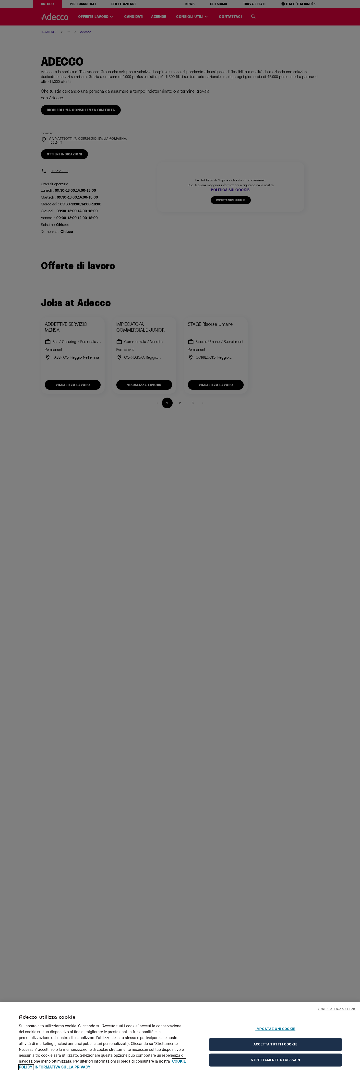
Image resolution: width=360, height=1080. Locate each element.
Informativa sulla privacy (62, 1067)
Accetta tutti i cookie (275, 1044)
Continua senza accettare (337, 1009)
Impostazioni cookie (275, 1029)
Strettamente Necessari (275, 1060)
